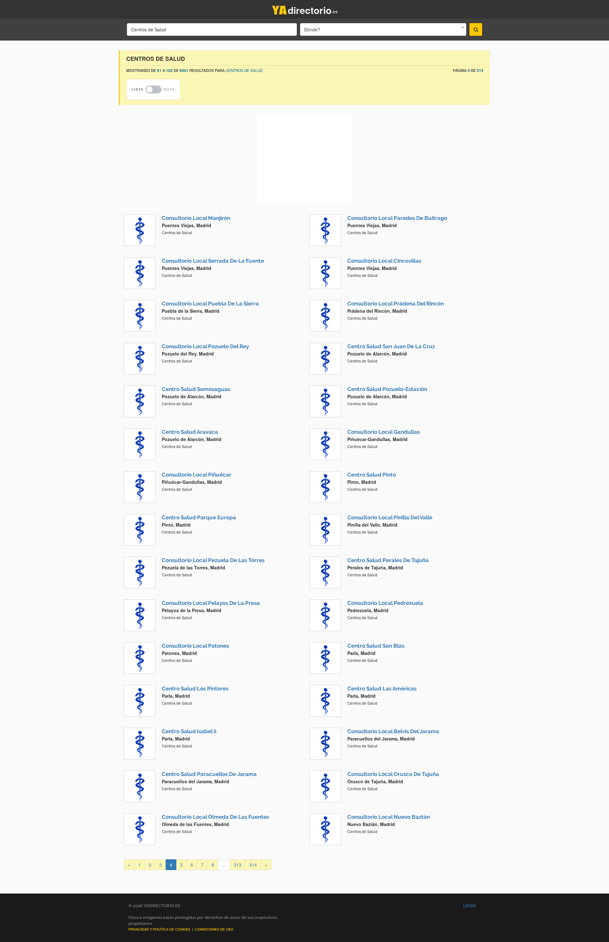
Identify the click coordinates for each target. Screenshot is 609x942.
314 (253, 865)
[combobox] (383, 29)
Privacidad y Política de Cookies (159, 929)
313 (237, 865)
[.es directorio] (279, 9)
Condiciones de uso (214, 929)
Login (469, 905)
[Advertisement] (304, 159)
